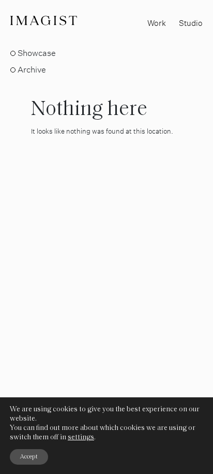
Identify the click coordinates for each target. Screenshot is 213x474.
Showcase (37, 53)
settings (81, 437)
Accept (29, 457)
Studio (191, 23)
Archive (32, 69)
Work (156, 23)
